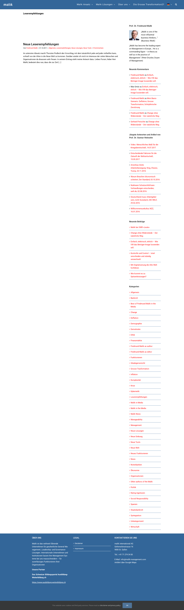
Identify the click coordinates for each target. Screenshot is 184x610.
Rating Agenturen (138, 493)
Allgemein (52, 48)
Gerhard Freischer (138, 122)
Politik (133, 487)
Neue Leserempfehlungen (41, 44)
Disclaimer (79, 543)
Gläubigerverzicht (138, 363)
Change (134, 312)
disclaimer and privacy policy (110, 605)
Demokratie (135, 329)
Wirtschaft (135, 527)
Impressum (79, 549)
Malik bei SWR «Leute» (140, 227)
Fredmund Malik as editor (141, 352)
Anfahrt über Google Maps (125, 562)
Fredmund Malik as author (141, 346)
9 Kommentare (98, 48)
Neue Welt (135, 448)
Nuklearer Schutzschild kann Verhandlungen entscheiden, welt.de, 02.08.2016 (142, 188)
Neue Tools (87, 48)
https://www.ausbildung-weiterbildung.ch (49, 582)
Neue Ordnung (136, 436)
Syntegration (136, 515)
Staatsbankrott (137, 510)
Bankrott (134, 298)
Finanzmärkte (136, 340)
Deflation (134, 318)
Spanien (134, 504)
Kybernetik (135, 391)
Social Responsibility (139, 498)
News (133, 459)
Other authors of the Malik (142, 482)
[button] (176, 4)
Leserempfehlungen (63, 48)
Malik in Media (137, 403)
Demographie (136, 323)
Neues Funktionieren (139, 453)
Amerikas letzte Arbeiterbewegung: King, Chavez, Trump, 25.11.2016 (144, 168)
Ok (127, 605)
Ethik (133, 335)
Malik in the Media (138, 408)
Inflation (134, 374)
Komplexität (136, 380)
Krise (133, 386)
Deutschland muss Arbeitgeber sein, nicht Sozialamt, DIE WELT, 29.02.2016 (144, 200)
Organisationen (137, 476)
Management (136, 425)
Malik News (136, 414)
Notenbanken (136, 465)
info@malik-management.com (133, 559)
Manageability (136, 419)
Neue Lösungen (77, 48)
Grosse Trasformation (140, 369)
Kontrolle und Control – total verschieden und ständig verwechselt (143, 256)
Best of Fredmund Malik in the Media (143, 305)
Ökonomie (135, 470)
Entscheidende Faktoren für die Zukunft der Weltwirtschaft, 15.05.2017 (144, 156)
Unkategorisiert (137, 521)
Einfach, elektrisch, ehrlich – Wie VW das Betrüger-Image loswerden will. (144, 78)
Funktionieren (136, 357)
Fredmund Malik (32, 48)
